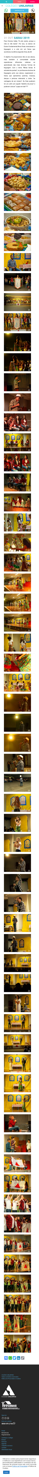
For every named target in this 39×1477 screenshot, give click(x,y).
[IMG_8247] (19, 683)
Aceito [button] (6, 1472)
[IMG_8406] (19, 1344)
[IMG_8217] (19, 522)
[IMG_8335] (19, 963)
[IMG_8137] (19, 122)
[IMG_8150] (19, 242)
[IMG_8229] (19, 603)
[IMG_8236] (19, 643)
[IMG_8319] (19, 883)
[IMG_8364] (19, 1103)
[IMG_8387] (19, 1223)
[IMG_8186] (19, 422)
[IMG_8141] (19, 162)
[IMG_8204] (19, 502)
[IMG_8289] (19, 763)
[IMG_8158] (19, 262)
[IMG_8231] (19, 623)
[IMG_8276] (19, 743)
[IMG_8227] (19, 583)
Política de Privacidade (19, 1466)
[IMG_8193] (19, 462)
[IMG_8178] (19, 402)
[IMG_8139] (19, 142)
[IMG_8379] (19, 1183)
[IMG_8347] (19, 1003)
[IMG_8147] (19, 202)
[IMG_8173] (19, 382)
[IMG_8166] (19, 322)
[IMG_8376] (19, 1163)
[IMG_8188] (19, 442)
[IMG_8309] (19, 823)
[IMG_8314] (19, 863)
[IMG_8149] (19, 222)
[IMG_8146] (19, 182)
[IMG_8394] (19, 1263)
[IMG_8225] (19, 562)
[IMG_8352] (19, 1023)
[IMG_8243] (19, 663)
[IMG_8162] (19, 302)
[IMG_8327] (19, 923)
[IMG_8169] (19, 362)
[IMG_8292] (19, 783)
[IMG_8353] (19, 1043)
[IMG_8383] (19, 1203)
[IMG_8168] (19, 342)
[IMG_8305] (19, 803)
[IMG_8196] (19, 482)
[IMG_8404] (19, 1324)
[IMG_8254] (19, 703)
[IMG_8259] (19, 723)
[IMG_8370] (19, 1143)
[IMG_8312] (19, 843)
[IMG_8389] (19, 1243)
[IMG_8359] (19, 1083)
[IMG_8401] (19, 1304)
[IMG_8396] (19, 1283)
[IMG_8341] (19, 983)
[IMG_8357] (19, 1063)
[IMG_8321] (19, 903)
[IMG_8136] (19, 102)
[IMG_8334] (19, 943)
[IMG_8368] (19, 1123)
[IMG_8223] (19, 542)
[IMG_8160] (19, 282)
